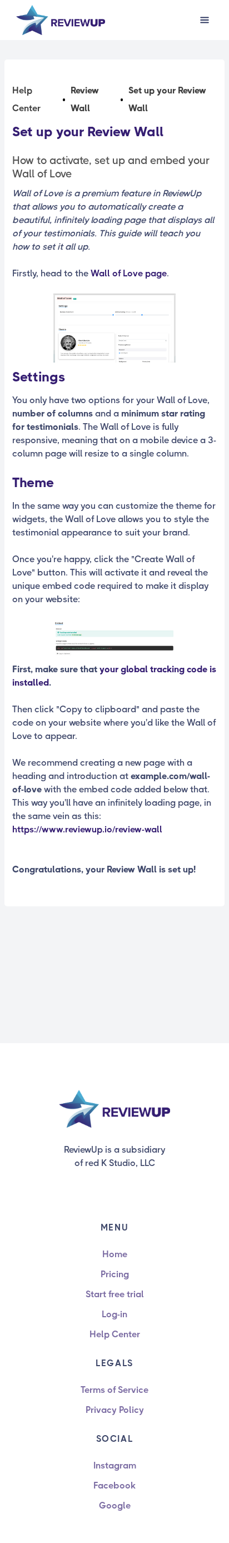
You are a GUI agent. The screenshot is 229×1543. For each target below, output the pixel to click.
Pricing (115, 1274)
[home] (60, 20)
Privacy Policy (115, 1410)
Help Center (114, 1334)
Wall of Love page (129, 273)
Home (114, 1254)
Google (115, 1505)
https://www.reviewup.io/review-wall (87, 829)
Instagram (114, 1465)
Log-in (114, 1314)
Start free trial (115, 1294)
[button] (204, 20)
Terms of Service (114, 1390)
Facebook (114, 1485)
